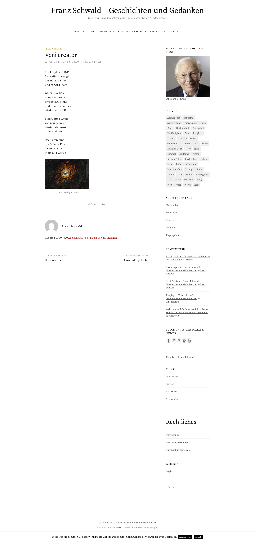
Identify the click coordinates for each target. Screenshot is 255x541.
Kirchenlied (191, 159)
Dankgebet (198, 128)
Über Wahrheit (54, 260)
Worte (187, 184)
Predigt (189, 169)
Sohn (179, 174)
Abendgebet (173, 117)
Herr (188, 148)
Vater (178, 179)
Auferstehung (174, 123)
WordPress (115, 527)
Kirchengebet (174, 159)
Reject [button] (198, 537)
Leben (204, 159)
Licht (170, 164)
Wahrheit (188, 179)
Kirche (196, 153)
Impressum (172, 434)
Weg (199, 179)
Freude (171, 138)
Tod (169, 179)
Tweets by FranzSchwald (180, 356)
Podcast (170, 31)
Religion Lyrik (53, 48)
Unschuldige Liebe (136, 260)
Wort (178, 184)
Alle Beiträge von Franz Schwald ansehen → (94, 237)
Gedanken (172, 143)
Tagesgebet (202, 174)
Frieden (182, 138)
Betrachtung (191, 123)
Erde (187, 133)
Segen (170, 174)
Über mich (172, 376)
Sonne (189, 174)
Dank (170, 128)
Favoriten (171, 391)
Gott (196, 143)
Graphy (135, 527)
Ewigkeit (197, 133)
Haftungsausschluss (177, 442)
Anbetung (188, 117)
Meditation (172, 212)
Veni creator (98, 204)
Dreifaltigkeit (174, 133)
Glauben (186, 143)
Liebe (179, 164)
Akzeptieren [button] (185, 537)
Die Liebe (171, 227)
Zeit (196, 184)
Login (169, 471)
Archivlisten (172, 398)
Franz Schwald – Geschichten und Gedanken (127, 11)
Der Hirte (171, 220)
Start (77, 31)
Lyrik (91, 31)
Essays (154, 31)
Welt (169, 184)
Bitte (203, 123)
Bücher (170, 383)
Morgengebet (174, 169)
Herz (197, 148)
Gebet (193, 138)
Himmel (171, 153)
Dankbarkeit (182, 128)
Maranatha (172, 205)
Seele (199, 169)
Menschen (191, 164)
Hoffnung (184, 153)
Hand (205, 143)
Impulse (105, 31)
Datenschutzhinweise (178, 449)
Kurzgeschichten (130, 31)
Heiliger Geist (174, 148)
